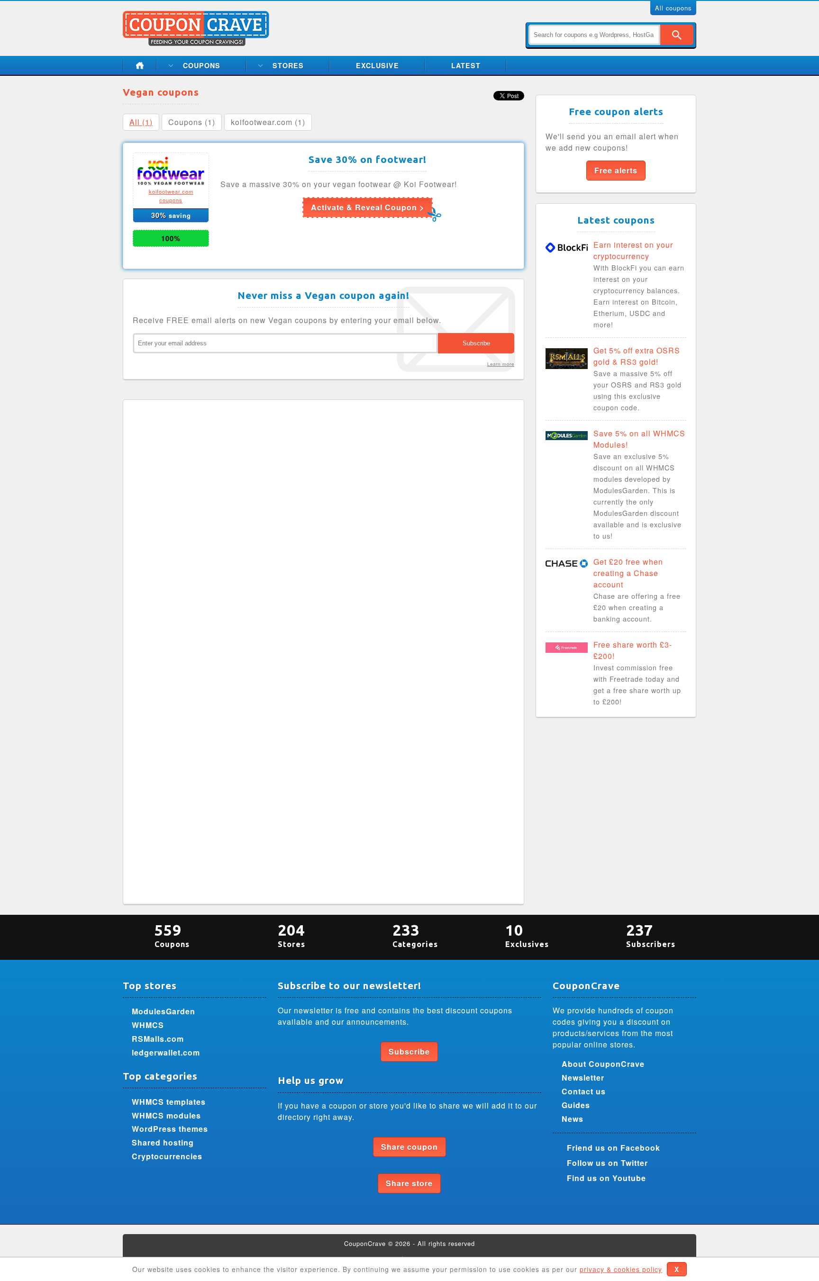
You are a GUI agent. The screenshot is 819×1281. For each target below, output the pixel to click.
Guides (576, 1105)
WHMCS (148, 1024)
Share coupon (409, 1146)
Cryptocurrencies (167, 1156)
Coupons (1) (191, 122)
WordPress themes (170, 1128)
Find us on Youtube (606, 1178)
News (572, 1118)
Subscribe (409, 1051)
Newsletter (583, 1077)
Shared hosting (163, 1142)
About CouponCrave (603, 1063)
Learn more (500, 364)
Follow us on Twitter (607, 1162)
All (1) (141, 122)
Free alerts (615, 170)
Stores (288, 65)
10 (527, 934)
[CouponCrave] (197, 16)
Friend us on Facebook (613, 1147)
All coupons (673, 7)
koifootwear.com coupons (171, 196)
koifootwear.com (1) (268, 122)
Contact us (584, 1091)
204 (291, 934)
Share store (409, 1183)
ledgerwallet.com (166, 1052)
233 (415, 934)
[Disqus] (323, 527)
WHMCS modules (166, 1115)
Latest (466, 65)
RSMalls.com (158, 1038)
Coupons (201, 65)
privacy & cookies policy (621, 1269)
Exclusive (377, 65)
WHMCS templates (169, 1101)
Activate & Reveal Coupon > (367, 207)
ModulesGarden (163, 1011)
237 (650, 934)
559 (172, 934)
